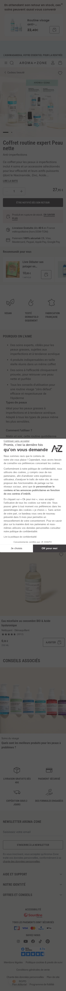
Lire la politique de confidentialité (20, 537)
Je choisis (16, 548)
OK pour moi (49, 548)
